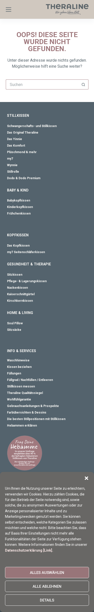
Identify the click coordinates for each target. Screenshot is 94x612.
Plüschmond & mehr (22, 152)
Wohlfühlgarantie (19, 399)
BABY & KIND (18, 190)
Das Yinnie (14, 139)
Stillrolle (13, 171)
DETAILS (47, 600)
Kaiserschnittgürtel (21, 294)
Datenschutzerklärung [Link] (28, 550)
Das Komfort (16, 145)
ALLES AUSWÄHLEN (47, 572)
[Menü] (8, 9)
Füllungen (14, 373)
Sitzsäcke (14, 330)
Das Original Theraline (22, 132)
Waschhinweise (18, 360)
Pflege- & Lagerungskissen (27, 281)
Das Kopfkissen (18, 245)
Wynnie (12, 165)
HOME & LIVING (20, 313)
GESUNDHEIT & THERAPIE (29, 264)
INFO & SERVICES (21, 351)
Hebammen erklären (22, 425)
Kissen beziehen (19, 367)
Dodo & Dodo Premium (23, 178)
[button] (86, 478)
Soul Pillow (15, 323)
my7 (10, 158)
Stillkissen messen (21, 386)
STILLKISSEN (18, 116)
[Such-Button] (83, 84)
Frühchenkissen (19, 213)
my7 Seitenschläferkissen (26, 252)
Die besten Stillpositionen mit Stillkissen (36, 419)
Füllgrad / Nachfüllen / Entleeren (30, 380)
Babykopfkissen (18, 200)
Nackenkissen (17, 287)
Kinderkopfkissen (20, 207)
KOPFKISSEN (18, 235)
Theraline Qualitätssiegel (25, 393)
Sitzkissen (14, 274)
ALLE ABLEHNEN (47, 586)
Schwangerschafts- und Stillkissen (32, 126)
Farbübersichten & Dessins (26, 412)
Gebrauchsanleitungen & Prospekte (33, 406)
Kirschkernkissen (20, 300)
